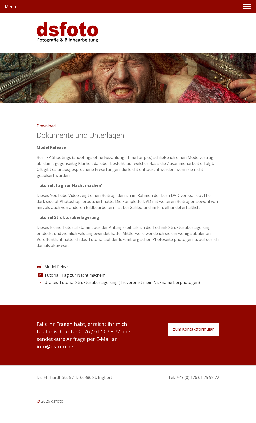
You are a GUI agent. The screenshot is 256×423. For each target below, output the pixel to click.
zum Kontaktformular (193, 329)
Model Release (58, 266)
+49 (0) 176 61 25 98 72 (198, 377)
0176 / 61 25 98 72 (99, 332)
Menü (10, 6)
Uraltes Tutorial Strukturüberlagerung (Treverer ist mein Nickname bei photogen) (122, 282)
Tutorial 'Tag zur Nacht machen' (74, 275)
